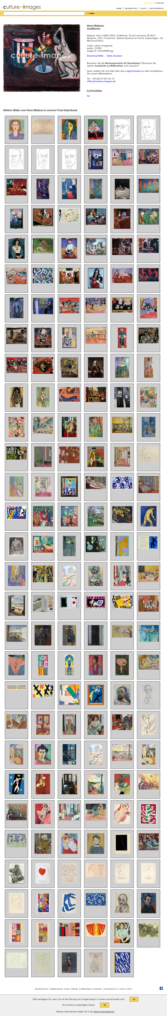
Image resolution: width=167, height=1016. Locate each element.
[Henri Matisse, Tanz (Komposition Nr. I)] (16, 846)
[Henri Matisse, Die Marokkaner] (16, 458)
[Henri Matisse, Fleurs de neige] (16, 942)
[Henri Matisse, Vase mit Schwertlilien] (43, 347)
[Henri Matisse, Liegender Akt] (43, 133)
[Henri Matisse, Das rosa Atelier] (122, 165)
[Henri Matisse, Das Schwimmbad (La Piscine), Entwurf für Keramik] (16, 689)
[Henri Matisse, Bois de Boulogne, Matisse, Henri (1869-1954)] (122, 254)
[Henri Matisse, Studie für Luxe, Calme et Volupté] (122, 432)
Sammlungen (56, 989)
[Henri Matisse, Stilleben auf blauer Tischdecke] (43, 282)
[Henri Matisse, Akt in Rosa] (69, 400)
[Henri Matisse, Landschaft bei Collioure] (43, 432)
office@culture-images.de (101, 81)
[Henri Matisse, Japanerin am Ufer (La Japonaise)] (16, 436)
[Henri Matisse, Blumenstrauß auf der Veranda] (69, 347)
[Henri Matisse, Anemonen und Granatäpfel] (148, 581)
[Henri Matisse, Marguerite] (95, 853)
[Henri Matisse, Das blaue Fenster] (148, 436)
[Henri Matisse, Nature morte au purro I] (16, 819)
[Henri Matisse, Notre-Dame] (69, 585)
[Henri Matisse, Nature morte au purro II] (148, 788)
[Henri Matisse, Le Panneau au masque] (43, 674)
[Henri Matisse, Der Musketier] (69, 972)
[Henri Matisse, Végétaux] (43, 942)
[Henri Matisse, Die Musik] (148, 192)
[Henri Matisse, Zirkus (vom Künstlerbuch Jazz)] (16, 518)
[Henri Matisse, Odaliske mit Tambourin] (69, 436)
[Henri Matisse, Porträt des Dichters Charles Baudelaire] (149, 139)
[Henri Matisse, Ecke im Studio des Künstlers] (95, 198)
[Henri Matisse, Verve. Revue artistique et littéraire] (43, 912)
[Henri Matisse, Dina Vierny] (148, 461)
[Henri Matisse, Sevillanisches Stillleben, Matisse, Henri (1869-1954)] (69, 312)
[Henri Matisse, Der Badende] (149, 525)
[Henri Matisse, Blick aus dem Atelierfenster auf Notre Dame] (69, 555)
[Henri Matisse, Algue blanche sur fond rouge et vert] (148, 823)
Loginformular (133, 71)
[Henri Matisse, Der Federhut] (96, 972)
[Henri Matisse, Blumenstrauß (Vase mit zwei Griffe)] (148, 317)
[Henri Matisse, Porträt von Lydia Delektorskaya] (69, 139)
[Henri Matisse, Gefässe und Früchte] (96, 224)
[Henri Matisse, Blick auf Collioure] (16, 283)
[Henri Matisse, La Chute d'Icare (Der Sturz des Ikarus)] (16, 793)
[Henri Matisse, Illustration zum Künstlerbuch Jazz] (69, 607)
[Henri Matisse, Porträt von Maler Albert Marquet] (148, 912)
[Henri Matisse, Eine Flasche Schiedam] (122, 198)
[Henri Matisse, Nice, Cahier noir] (43, 611)
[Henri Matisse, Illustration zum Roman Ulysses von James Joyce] (148, 734)
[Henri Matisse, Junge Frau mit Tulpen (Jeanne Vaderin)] (69, 258)
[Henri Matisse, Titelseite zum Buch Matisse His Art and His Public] (43, 696)
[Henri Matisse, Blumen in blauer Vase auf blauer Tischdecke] (16, 228)
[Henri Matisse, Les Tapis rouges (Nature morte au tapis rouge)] (122, 729)
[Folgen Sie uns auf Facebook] (161, 989)
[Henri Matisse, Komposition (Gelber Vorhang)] (122, 555)
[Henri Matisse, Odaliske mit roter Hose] (148, 492)
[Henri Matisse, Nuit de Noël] (69, 674)
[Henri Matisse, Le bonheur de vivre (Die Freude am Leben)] (148, 668)
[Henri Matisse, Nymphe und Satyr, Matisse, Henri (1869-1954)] (43, 252)
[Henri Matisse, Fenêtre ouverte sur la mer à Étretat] (16, 615)
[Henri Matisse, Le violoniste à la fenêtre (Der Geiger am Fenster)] (69, 734)
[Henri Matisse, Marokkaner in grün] (122, 377)
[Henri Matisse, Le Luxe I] (148, 763)
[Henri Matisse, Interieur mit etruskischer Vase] (96, 401)
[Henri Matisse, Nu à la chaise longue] (96, 488)
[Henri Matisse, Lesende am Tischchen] (69, 525)
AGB (67, 989)
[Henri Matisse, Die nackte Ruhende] (148, 937)
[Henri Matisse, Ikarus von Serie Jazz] (148, 548)
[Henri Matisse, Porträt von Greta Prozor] (69, 644)
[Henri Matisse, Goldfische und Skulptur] (16, 585)
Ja (134, 999)
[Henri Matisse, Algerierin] (96, 734)
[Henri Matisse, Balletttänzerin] (95, 139)
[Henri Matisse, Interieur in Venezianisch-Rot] (43, 793)
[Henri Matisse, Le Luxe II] (16, 763)
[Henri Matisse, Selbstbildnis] (43, 644)
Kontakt (98, 989)
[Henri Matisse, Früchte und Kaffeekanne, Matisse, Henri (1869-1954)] (16, 343)
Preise (75, 989)
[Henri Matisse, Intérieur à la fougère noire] (122, 793)
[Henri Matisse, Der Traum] (16, 674)
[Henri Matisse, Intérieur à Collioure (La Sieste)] (43, 552)
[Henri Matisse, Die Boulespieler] (148, 223)
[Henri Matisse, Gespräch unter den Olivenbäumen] (96, 525)
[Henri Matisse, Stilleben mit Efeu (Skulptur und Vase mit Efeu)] (96, 819)
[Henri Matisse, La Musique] (43, 525)
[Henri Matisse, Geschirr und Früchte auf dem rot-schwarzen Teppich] (43, 373)
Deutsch (148, 3)
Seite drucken (114, 55)
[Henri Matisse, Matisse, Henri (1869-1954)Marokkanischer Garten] (96, 436)
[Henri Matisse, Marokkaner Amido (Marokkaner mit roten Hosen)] (148, 377)
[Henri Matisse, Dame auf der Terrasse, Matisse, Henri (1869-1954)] (96, 343)
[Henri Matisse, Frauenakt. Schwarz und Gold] (16, 406)
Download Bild (95, 55)
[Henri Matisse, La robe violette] (16, 496)
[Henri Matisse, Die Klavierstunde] (43, 466)
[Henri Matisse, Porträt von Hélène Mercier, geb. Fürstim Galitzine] (16, 882)
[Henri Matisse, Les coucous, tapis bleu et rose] (69, 496)
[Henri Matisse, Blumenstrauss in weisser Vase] (96, 377)
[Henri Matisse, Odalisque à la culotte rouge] (16, 728)
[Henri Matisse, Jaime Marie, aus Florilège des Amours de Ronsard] (69, 882)
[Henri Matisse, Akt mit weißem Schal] (43, 823)
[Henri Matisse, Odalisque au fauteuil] (148, 849)
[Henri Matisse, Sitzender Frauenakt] (42, 406)
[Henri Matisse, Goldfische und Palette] (122, 406)
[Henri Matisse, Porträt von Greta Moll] (122, 942)
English (160, 3)
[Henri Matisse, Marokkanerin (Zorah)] (122, 347)
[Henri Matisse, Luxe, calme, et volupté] (122, 760)
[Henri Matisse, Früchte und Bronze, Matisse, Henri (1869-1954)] (148, 163)
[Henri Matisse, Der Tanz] (148, 280)
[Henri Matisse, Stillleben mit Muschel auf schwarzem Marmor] (122, 311)
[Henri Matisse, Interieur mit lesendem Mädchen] (148, 406)
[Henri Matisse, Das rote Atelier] (69, 462)
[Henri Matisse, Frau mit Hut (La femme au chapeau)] (95, 585)
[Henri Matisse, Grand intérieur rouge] (43, 734)
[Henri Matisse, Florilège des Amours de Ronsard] (96, 876)
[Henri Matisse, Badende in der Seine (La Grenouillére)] (69, 222)
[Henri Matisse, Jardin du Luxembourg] (148, 252)
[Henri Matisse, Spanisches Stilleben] (16, 372)
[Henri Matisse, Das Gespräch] (43, 313)
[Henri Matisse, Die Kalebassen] (96, 551)
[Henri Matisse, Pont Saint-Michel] (16, 641)
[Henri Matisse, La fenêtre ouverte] (43, 496)
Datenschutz (111, 989)
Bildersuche (131, 8)
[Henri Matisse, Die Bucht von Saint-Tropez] (96, 793)
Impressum (86, 989)
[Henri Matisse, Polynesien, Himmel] (122, 488)
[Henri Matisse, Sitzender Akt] (122, 823)
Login (143, 8)
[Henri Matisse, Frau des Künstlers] (16, 317)
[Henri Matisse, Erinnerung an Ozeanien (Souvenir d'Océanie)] (69, 704)
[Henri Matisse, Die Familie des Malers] (69, 283)
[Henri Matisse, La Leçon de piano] (148, 611)
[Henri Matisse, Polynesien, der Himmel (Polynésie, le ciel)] (96, 905)
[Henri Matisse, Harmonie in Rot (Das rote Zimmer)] (16, 194)
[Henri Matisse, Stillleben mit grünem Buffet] (148, 641)
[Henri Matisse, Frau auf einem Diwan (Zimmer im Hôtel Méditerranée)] (69, 819)
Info (130, 989)
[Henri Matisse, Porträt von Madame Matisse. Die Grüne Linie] (43, 763)
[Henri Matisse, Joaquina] (96, 674)
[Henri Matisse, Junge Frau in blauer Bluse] (16, 139)
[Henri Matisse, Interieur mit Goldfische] (69, 763)
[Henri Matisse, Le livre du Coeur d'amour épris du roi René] (43, 882)
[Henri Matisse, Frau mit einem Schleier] (95, 466)
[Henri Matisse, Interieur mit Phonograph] (122, 466)
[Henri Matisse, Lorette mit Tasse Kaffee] (122, 637)
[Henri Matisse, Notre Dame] (95, 763)
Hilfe (122, 989)
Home (119, 8)
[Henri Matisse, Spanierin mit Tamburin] (96, 287)
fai (88, 96)
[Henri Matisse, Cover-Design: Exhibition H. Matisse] (69, 935)
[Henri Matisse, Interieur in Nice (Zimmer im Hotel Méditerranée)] (122, 585)
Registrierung (157, 8)
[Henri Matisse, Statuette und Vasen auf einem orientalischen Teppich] (43, 225)
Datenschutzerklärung (104, 1011)
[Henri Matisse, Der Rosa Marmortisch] (122, 674)
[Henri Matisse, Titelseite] (122, 972)
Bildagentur (41, 989)
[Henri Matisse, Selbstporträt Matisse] (122, 139)
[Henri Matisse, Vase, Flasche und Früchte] (148, 342)
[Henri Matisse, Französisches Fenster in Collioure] (96, 644)
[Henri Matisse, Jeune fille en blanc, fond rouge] (69, 853)
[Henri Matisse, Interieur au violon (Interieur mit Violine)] (69, 793)
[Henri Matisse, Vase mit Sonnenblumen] (69, 377)
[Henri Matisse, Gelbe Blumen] (122, 522)
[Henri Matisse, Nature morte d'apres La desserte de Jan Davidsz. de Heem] (43, 581)
